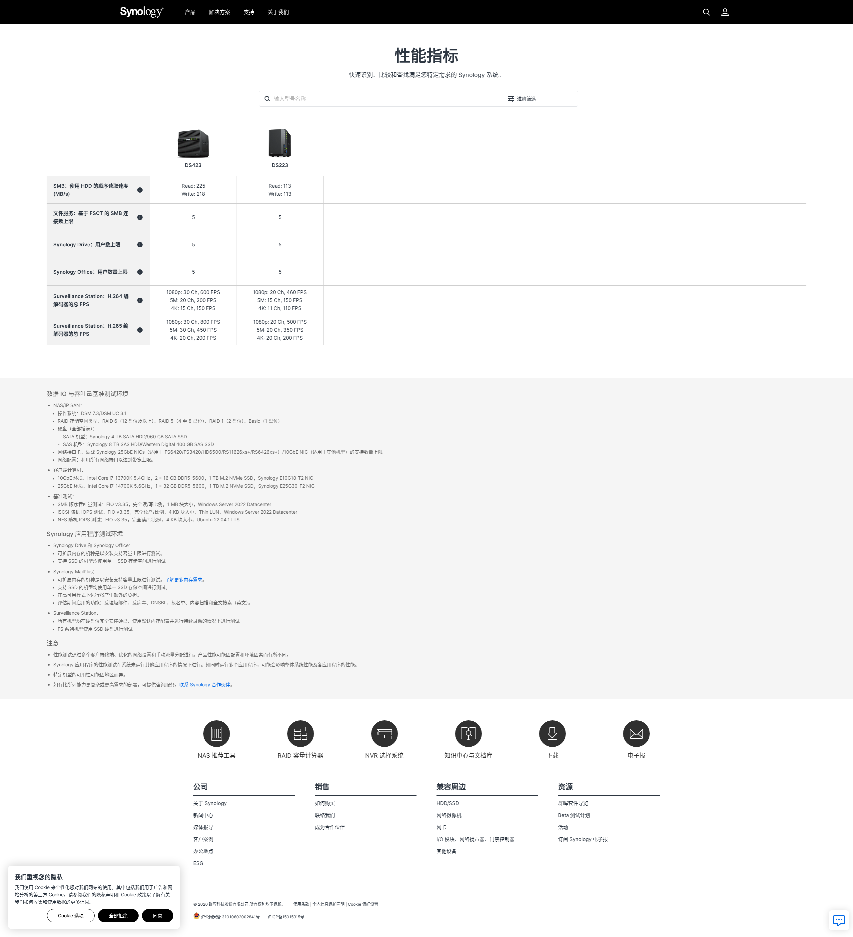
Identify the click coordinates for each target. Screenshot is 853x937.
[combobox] (380, 99)
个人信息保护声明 (329, 904)
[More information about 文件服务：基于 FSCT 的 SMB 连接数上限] (140, 217)
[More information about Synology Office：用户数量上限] (140, 272)
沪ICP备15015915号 (286, 916)
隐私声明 (105, 894)
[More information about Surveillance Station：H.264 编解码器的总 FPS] (140, 300)
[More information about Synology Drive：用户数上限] (140, 244)
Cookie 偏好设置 (363, 904)
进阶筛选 (526, 98)
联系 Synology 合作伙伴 (204, 684)
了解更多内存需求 (183, 579)
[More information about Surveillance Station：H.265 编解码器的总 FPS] (140, 330)
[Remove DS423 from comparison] (193, 128)
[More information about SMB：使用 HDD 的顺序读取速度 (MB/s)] (140, 190)
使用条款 (301, 904)
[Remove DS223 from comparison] (280, 128)
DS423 (193, 165)
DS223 (280, 165)
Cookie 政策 (134, 894)
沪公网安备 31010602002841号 (230, 916)
